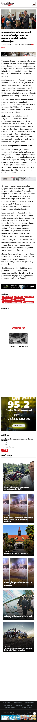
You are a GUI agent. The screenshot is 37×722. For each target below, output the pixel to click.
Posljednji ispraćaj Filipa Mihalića (16, 553)
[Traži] (21, 3)
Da (6, 442)
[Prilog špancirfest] (18, 717)
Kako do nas (29, 703)
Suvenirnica (8, 705)
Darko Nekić (29, 296)
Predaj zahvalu (27, 708)
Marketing (6, 703)
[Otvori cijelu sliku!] (18, 19)
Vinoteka (19, 705)
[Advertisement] (18, 371)
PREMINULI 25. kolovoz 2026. (18, 346)
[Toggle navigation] (34, 3)
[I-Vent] (18, 286)
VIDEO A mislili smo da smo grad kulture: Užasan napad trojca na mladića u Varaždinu (18, 519)
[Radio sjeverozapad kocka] (18, 414)
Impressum (18, 703)
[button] (6, 340)
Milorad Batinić (8, 299)
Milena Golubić (29, 302)
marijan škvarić (20, 299)
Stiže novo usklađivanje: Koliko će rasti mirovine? (18, 617)
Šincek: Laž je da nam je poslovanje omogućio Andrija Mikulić (16, 488)
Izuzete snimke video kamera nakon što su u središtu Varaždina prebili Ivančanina (18, 584)
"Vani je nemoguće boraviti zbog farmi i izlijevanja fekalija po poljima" (18, 649)
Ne (6, 445)
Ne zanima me (9, 447)
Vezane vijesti (18, 328)
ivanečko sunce (8, 296)
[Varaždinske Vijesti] (8, 3)
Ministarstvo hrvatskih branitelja (12, 302)
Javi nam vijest (10, 708)
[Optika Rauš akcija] (18, 54)
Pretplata (30, 705)
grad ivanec (19, 296)
